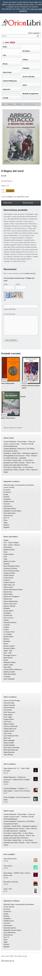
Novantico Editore (9, 648)
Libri (4, 55)
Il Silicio (6, 629)
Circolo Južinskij (28, 76)
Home (5, 47)
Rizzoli (6, 660)
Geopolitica (7, 499)
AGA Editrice (8, 547)
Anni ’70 (6, 518)
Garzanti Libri (8, 615)
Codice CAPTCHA (9, 309)
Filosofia (6, 497)
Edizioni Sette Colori (10, 604)
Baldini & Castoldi (9, 561)
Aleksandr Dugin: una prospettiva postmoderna (19, 485)
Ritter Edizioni (8, 658)
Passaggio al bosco (10, 655)
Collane (25, 59)
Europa (6, 494)
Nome (6, 284)
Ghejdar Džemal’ (9, 731)
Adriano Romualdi (9, 705)
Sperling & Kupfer (9, 672)
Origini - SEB (8, 651)
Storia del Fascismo (10, 859)
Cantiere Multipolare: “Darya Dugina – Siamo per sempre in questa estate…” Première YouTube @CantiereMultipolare (19, 444)
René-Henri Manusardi (11, 750)
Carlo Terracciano (9, 712)
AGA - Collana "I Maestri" (12, 545)
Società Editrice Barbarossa (13, 669)
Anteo (5, 552)
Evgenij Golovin (9, 719)
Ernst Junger (8, 717)
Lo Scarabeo (8, 634)
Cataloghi (26, 68)
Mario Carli (7, 738)
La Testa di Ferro (9, 632)
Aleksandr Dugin (9, 703)
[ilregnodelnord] (21, 137)
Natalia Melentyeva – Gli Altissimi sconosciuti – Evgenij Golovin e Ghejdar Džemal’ (17, 779)
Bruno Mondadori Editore (12, 566)
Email (17, 284)
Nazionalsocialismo (10, 508)
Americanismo (8, 515)
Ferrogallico (7, 613)
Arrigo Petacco (21, 196)
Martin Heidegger (9, 740)
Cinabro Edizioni (9, 575)
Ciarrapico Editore (9, 573)
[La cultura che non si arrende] (21, 23)
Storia (27, 196)
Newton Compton (9, 646)
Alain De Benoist (9, 707)
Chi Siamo (26, 51)
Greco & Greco (8, 618)
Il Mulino (6, 627)
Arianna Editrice (9, 554)
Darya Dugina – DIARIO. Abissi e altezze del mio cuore (17, 874)
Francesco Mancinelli (10, 726)
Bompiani (7, 564)
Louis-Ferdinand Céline (11, 736)
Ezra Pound (7, 721)
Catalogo (10, 104)
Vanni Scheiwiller (9, 679)
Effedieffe (7, 608)
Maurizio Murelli (9, 743)
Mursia (6, 643)
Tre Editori (7, 676)
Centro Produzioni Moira (11, 571)
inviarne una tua (30, 273)
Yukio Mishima (8, 754)
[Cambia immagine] (5, 301)
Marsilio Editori (8, 636)
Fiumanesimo (8, 506)
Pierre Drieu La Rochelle (11, 747)
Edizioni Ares (8, 592)
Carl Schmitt (8, 710)
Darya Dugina (8, 714)
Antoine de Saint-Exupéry (12, 700)
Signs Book (7, 667)
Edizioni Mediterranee (11, 601)
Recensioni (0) (28, 203)
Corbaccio (7, 580)
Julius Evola (7, 72)
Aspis (5, 559)
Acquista (10, 191)
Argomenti (6, 89)
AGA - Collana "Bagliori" (11, 542)
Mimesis (6, 639)
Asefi (5, 557)
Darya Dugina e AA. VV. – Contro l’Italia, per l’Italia (17, 770)
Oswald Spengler (9, 745)
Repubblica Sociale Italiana (12, 511)
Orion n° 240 (8, 889)
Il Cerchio (7, 625)
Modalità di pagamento (30, 93)
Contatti (5, 98)
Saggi (5, 522)
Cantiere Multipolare (10, 81)
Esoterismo (7, 492)
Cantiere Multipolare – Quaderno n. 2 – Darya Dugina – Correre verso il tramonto (17, 790)
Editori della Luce (9, 585)
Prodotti (18, 104)
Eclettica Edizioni (9, 582)
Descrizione (7, 203)
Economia (7, 490)
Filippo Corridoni (9, 724)
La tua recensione (9, 314)
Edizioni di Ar (8, 599)
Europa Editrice (9, 611)
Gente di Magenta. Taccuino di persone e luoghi (17, 798)
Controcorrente (8, 578)
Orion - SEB (7, 653)
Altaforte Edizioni (9, 549)
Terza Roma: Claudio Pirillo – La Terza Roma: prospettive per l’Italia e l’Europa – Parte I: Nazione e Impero (21, 470)
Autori (25, 85)
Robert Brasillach (9, 752)
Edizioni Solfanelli (9, 606)
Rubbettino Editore (10, 662)
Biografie (6, 527)
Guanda (6, 620)
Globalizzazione (9, 501)
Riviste (5, 64)
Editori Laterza (8, 587)
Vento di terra (8, 866)
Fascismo (7, 504)
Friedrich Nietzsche (10, 729)
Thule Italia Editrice (10, 674)
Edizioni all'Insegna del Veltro (13, 589)
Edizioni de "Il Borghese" (12, 596)
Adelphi (6, 540)
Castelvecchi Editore (10, 568)
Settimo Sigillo (8, 665)
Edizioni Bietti (8, 594)
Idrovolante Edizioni (10, 622)
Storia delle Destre (10, 513)
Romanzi (6, 525)
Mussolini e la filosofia (11, 882)
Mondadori (10, 196)
